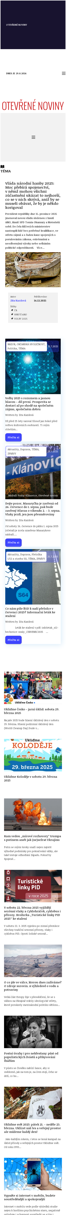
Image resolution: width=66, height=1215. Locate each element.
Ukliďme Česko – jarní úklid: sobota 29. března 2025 (31, 711)
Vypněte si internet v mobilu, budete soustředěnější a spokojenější (29, 1197)
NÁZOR (11, 344)
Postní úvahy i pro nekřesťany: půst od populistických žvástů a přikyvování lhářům (31, 1057)
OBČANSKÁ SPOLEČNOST (31, 344)
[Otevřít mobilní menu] (63, 73)
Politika (12, 348)
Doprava (25, 449)
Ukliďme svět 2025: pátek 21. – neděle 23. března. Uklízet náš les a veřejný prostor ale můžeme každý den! (32, 1128)
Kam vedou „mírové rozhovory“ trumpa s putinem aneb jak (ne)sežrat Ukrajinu (32, 838)
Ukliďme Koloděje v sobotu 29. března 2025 (30, 778)
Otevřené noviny (16, 24)
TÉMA (21, 348)
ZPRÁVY (12, 453)
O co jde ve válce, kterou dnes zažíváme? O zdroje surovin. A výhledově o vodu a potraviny (33, 986)
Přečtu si (13, 437)
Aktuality (13, 449)
